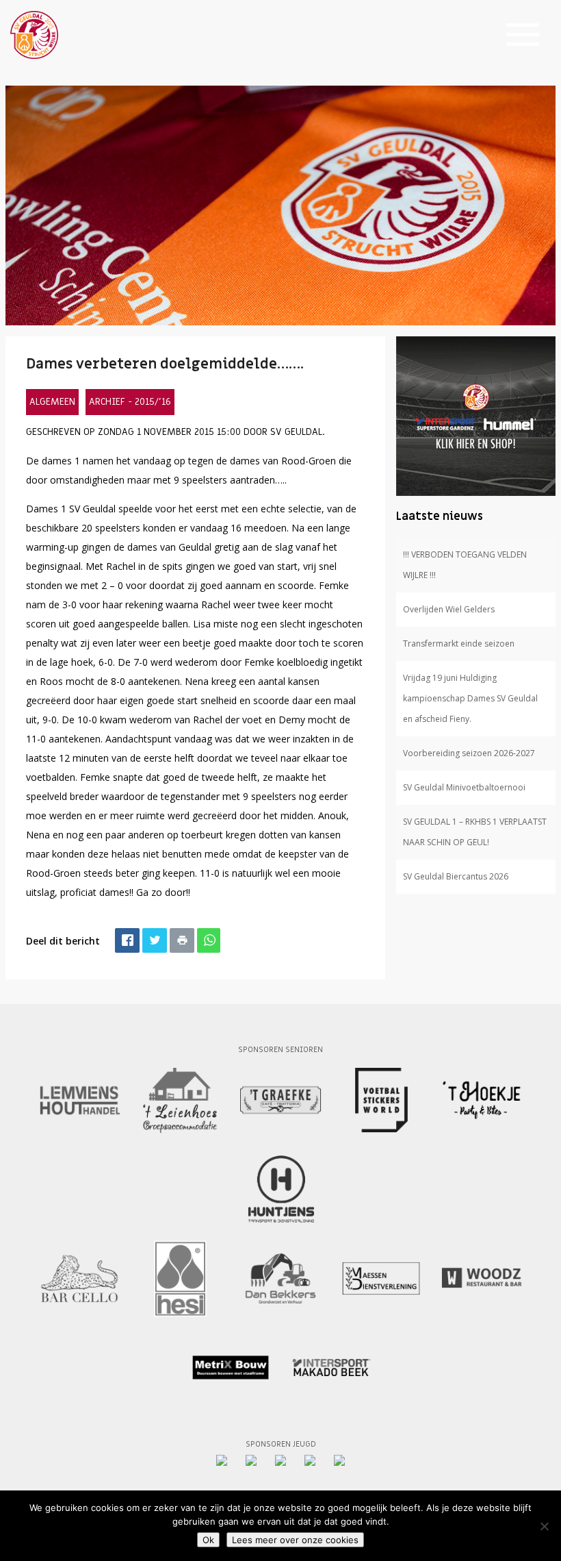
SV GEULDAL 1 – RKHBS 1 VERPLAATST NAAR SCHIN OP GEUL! (475, 832)
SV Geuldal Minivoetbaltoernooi (464, 787)
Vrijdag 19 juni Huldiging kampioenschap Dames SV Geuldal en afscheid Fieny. (470, 698)
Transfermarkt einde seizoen (458, 643)
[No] (544, 1526)
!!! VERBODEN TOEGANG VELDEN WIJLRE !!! (465, 565)
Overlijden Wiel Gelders (449, 609)
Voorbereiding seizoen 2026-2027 (469, 753)
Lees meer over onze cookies (295, 1539)
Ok (208, 1539)
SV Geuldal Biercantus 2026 (455, 876)
